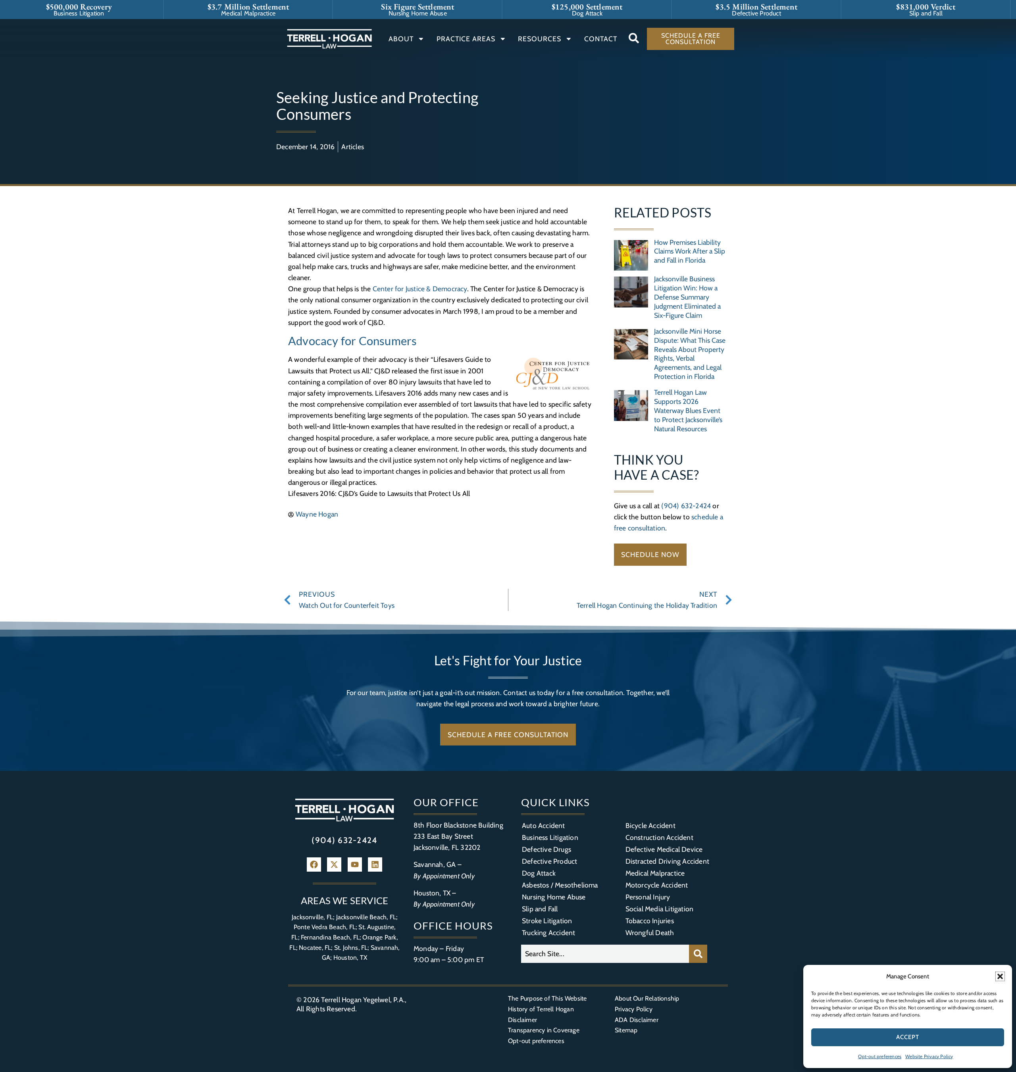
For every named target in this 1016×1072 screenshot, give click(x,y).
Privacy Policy (633, 1009)
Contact (600, 39)
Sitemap (626, 1030)
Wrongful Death (649, 932)
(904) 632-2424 (686, 505)
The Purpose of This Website (547, 998)
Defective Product (549, 861)
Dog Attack (539, 873)
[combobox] (605, 954)
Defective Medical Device (664, 849)
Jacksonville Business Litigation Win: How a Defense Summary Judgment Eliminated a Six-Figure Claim (687, 297)
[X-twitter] (334, 864)
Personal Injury (647, 897)
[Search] (698, 954)
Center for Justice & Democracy (420, 288)
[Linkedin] (375, 864)
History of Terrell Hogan (541, 1009)
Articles (352, 146)
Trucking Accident (548, 932)
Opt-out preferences (879, 1056)
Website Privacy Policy (929, 1056)
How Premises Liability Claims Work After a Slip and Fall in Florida (689, 251)
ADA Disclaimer (636, 1020)
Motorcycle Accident (656, 885)
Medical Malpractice (655, 873)
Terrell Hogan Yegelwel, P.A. (363, 999)
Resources (539, 39)
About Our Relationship (647, 998)
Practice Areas (466, 39)
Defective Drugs (546, 849)
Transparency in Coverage (543, 1030)
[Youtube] (355, 864)
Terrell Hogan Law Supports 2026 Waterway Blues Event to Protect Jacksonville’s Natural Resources (688, 410)
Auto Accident (543, 825)
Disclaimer (522, 1020)
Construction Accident (659, 837)
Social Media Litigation (659, 909)
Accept (907, 1037)
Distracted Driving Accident (667, 861)
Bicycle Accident (650, 825)
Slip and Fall (540, 909)
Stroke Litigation (547, 920)
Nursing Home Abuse (554, 897)
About (401, 39)
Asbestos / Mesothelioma (560, 885)
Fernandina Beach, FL (330, 937)
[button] (1000, 976)
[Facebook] (314, 864)
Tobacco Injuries (649, 920)
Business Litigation (550, 837)
